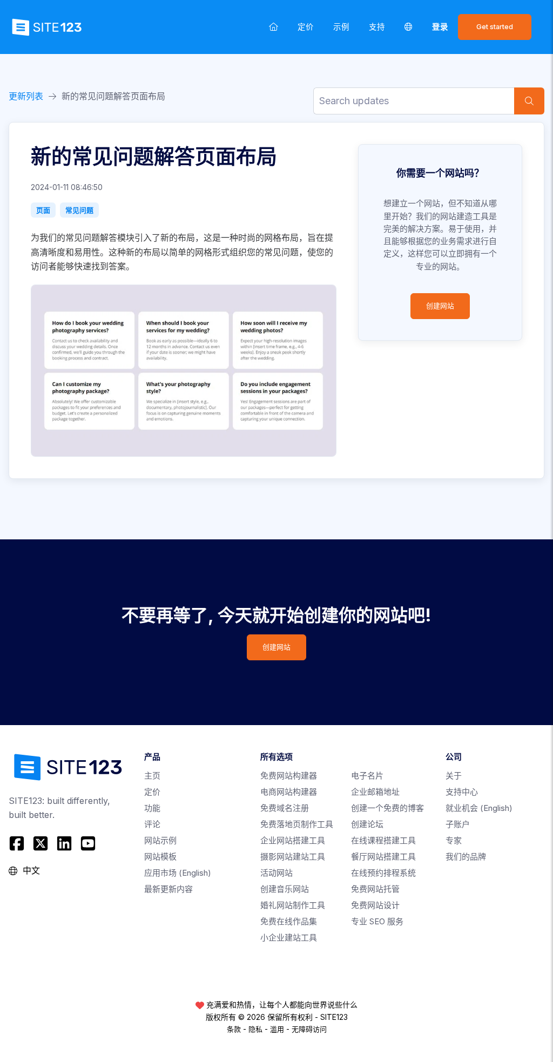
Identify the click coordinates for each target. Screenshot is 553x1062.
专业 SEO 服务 (377, 921)
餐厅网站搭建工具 (383, 856)
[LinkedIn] (64, 843)
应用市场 (177, 873)
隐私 (255, 1029)
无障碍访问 (309, 1029)
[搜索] (529, 100)
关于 (454, 775)
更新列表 (26, 96)
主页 (152, 775)
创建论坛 (367, 824)
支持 (377, 26)
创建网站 (440, 306)
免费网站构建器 (288, 775)
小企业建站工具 (288, 937)
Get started (494, 27)
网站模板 (160, 856)
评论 (152, 824)
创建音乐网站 (284, 889)
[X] (40, 843)
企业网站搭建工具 (292, 840)
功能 (152, 808)
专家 (454, 840)
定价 (306, 26)
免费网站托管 (375, 889)
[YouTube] (88, 843)
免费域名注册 (284, 808)
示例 (341, 26)
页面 (43, 210)
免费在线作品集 (288, 921)
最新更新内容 (168, 889)
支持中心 (462, 792)
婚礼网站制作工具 (292, 905)
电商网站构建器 (288, 792)
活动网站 (276, 873)
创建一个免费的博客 (387, 808)
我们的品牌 (466, 856)
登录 (440, 26)
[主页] (273, 27)
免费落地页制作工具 (296, 824)
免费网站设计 (375, 905)
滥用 (277, 1029)
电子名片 (367, 775)
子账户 (458, 824)
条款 (234, 1029)
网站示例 (160, 840)
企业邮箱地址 (375, 792)
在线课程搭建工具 (383, 840)
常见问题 (79, 210)
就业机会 (479, 808)
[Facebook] (18, 843)
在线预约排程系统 (383, 873)
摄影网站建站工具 (292, 856)
